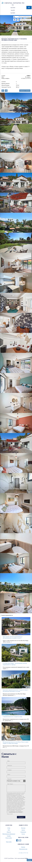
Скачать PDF (3, 90)
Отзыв (29, 860)
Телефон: (9, 770)
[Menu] (29, 7)
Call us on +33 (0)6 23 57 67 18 (24, 16)
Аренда (23, 830)
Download (14, 20)
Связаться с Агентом (25, 19)
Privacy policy (9, 838)
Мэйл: (8, 774)
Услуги (23, 834)
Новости (9, 832)
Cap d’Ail (13, 10)
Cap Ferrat (13, 7)
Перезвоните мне (23, 849)
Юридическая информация (8, 834)
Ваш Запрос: (10, 784)
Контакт (23, 847)
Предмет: (9, 779)
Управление (23, 832)
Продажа (23, 828)
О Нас (8, 828)
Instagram (20, 840)
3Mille (26, 858)
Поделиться (6, 90)
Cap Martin (12, 12)
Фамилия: (9, 765)
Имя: (8, 761)
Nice (13, 4)
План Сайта (8, 841)
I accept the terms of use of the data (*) (16, 812)
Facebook (17, 840)
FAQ (9, 830)
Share (18, 20)
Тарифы (9, 836)
